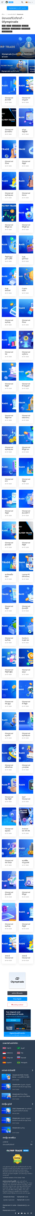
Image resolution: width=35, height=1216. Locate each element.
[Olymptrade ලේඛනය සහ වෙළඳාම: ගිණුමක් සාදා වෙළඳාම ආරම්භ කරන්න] (26, 340)
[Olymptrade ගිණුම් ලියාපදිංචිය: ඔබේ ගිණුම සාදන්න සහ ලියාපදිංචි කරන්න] (26, 149)
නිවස (3, 14)
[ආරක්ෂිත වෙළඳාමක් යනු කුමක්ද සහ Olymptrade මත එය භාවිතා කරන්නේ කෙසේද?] (26, 848)
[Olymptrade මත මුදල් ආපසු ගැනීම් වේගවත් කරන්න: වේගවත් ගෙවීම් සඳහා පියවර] (9, 689)
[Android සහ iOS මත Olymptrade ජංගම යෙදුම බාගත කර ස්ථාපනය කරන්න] (26, 816)
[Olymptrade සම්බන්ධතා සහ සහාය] (9, 753)
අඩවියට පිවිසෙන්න (17, 993)
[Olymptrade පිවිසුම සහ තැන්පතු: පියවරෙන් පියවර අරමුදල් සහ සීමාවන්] (26, 435)
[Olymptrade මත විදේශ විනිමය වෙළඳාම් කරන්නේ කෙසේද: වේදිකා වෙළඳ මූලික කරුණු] (9, 848)
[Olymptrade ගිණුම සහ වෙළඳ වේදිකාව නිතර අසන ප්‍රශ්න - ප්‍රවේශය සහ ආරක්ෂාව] (9, 403)
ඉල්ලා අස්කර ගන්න (15, 28)
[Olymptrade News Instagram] (27, 1213)
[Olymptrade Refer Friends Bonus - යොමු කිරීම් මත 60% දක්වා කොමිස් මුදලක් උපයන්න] (6, 1077)
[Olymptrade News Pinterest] (30, 1213)
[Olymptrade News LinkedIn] (24, 1213)
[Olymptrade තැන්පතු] (9, 626)
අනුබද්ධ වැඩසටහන (8, 1200)
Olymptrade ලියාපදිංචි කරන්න (17, 8)
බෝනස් (9, 25)
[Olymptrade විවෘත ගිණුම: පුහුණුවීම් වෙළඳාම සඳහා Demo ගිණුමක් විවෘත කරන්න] (26, 308)
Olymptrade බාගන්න (23, 1200)
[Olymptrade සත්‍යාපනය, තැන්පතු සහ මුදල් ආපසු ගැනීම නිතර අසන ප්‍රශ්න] (26, 403)
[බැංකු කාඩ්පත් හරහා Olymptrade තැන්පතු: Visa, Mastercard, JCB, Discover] (9, 276)
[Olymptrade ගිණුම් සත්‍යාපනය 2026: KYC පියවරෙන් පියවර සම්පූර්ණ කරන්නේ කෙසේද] (26, 912)
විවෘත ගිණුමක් (17, 999)
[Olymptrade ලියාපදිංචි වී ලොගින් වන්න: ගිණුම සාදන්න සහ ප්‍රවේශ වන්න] (26, 499)
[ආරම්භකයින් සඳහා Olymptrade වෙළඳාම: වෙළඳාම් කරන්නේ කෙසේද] (9, 562)
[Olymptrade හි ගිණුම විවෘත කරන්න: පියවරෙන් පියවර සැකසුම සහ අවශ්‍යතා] (26, 689)
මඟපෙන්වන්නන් (16, 25)
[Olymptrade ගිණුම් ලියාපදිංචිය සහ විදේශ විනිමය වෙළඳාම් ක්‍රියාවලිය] (9, 372)
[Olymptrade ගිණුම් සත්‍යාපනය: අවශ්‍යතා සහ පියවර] (9, 594)
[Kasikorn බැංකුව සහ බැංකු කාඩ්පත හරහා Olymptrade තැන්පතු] (26, 626)
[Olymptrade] (17, 988)
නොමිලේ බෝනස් (18, 1004)
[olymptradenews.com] (9, 2)
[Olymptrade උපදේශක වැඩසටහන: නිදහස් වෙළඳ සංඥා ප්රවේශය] (26, 753)
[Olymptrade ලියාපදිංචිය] (9, 117)
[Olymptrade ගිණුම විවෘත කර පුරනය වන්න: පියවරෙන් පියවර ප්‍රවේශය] (26, 467)
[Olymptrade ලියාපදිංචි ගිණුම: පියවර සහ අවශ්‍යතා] (26, 594)
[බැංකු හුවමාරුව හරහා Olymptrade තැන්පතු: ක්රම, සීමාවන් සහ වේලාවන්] (26, 244)
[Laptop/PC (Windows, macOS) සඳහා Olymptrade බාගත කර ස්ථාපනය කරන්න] (26, 562)
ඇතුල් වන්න (25, 25)
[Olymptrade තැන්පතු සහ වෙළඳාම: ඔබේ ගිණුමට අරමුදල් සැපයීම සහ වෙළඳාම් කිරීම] (9, 181)
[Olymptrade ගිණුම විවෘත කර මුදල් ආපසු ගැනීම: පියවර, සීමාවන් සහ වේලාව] (9, 499)
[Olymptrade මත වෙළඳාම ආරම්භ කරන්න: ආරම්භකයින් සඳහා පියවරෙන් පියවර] (9, 340)
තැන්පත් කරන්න (25, 28)
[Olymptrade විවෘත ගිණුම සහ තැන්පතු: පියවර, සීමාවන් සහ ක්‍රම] (9, 149)
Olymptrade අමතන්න (9, 1210)
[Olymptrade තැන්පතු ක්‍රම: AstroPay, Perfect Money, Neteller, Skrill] (9, 308)
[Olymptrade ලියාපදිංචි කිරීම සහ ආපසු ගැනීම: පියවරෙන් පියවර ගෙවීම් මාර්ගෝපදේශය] (9, 86)
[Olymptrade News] (17, 1152)
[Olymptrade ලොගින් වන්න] (9, 721)
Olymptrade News (9, 1197)
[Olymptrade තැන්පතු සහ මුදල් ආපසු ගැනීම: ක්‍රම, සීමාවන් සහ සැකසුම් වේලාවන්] (9, 435)
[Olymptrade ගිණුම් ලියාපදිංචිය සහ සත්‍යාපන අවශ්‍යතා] (26, 530)
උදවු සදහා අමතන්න (7, 31)
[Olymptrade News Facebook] (14, 1213)
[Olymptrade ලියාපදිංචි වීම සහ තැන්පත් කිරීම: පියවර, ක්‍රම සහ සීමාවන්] (9, 530)
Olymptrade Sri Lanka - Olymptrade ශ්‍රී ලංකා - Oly (16, 1206)
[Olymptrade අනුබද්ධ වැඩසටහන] (9, 816)
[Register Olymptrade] (17, 1020)
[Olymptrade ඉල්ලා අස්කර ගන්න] (26, 658)
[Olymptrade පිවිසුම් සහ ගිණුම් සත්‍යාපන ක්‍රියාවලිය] (26, 213)
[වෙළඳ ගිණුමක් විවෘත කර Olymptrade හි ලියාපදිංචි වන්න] (26, 117)
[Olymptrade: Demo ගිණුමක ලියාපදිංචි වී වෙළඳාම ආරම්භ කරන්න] (26, 181)
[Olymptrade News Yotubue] (20, 1213)
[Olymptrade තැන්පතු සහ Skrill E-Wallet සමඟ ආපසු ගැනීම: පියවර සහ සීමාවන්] (26, 721)
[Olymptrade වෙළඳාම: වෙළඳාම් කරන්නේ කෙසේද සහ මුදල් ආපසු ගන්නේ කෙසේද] (26, 86)
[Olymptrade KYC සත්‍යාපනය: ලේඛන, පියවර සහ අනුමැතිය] (9, 467)
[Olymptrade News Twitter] (17, 1213)
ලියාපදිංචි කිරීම (6, 28)
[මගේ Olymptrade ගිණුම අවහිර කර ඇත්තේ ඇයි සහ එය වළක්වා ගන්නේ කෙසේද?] (26, 785)
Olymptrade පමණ (22, 1197)
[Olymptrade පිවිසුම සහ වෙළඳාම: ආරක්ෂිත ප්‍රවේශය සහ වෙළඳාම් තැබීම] (9, 213)
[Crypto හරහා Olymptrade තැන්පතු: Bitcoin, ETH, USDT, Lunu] (26, 276)
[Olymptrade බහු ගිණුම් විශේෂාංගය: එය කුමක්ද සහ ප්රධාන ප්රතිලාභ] (9, 785)
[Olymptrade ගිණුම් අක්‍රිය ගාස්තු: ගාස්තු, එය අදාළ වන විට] (9, 658)
